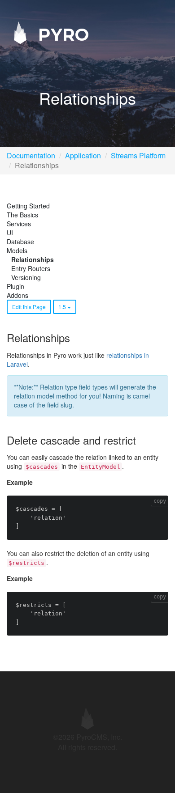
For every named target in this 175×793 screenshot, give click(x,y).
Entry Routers (30, 268)
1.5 (62, 306)
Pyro (61, 34)
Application (83, 155)
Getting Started (28, 205)
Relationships (32, 259)
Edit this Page (29, 306)
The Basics (22, 214)
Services (19, 223)
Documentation (31, 155)
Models (17, 250)
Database (20, 241)
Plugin (15, 286)
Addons (17, 295)
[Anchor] (75, 337)
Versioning (26, 277)
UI (10, 232)
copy (159, 501)
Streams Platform (138, 155)
